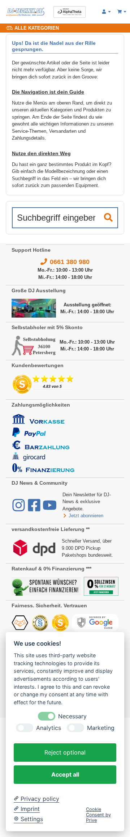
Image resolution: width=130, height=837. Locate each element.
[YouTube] (50, 508)
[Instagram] (19, 508)
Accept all (65, 774)
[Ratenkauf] (46, 586)
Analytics (48, 728)
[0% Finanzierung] (101, 586)
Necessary (72, 716)
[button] (106, 12)
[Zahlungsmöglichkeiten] (43, 442)
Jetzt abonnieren (86, 515)
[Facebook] (35, 508)
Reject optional (65, 752)
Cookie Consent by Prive (98, 815)
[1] (108, 218)
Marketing (100, 728)
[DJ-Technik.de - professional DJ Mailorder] (25, 12)
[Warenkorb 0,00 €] (122, 12)
